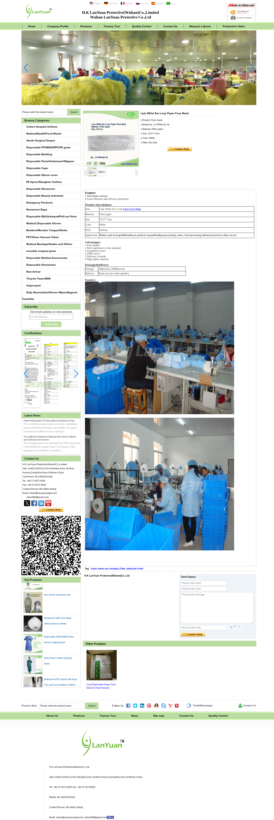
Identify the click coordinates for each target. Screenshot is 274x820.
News (134, 715)
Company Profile (57, 26)
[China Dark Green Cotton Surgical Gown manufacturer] (32, 653)
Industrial (132, 568)
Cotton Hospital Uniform (41, 126)
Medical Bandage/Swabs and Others (49, 244)
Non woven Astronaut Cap (57, 583)
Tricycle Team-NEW (38, 278)
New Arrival (33, 271)
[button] (128, 102)
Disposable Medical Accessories (46, 257)
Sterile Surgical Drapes (40, 140)
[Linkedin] (41, 503)
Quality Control (141, 26)
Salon (94, 568)
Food (140, 568)
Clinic (123, 568)
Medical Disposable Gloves (43, 223)
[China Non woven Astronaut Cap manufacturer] (32, 590)
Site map (158, 715)
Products (86, 26)
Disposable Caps (37, 168)
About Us (52, 715)
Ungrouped (33, 285)
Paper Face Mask (132, 209)
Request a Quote (200, 26)
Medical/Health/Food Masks (44, 133)
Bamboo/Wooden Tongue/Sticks (46, 230)
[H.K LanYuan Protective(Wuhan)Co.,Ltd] (39, 19)
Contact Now (51, 509)
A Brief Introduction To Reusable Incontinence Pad (48, 420)
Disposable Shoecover (40, 188)
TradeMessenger (199, 705)
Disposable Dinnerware (41, 264)
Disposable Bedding (39, 154)
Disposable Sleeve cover (42, 175)
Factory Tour (112, 26)
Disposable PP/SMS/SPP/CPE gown (48, 147)
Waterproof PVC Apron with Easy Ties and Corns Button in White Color (60, 673)
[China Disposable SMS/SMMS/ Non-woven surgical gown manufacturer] (32, 631)
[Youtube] (48, 503)
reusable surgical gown (41, 250)
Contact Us (170, 26)
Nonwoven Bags (36, 209)
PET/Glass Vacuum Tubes (42, 237)
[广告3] (138, 104)
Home (31, 26)
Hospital (114, 568)
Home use (103, 568)
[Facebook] (34, 503)
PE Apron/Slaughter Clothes (44, 181)
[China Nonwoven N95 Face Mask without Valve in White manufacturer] (32, 612)
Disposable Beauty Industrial (44, 195)
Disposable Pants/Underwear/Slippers (50, 161)
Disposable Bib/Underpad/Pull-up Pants (51, 216)
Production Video (234, 26)
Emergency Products (39, 202)
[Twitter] (27, 503)
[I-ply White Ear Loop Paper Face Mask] (111, 139)
